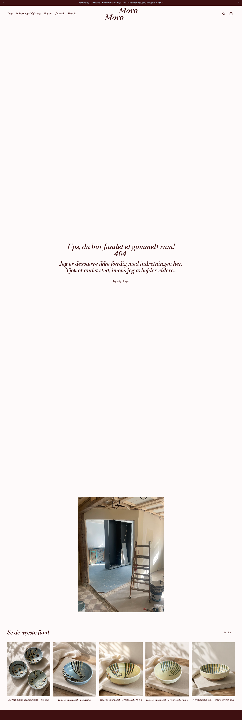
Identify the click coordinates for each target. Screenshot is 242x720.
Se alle (227, 632)
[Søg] (223, 14)
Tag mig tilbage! (121, 281)
